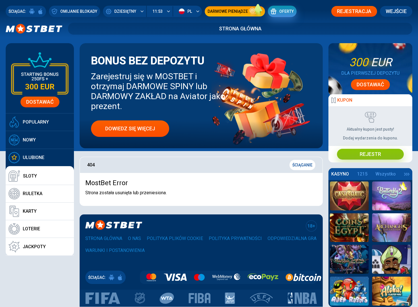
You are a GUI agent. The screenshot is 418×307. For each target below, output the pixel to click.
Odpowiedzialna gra (292, 238)
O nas (134, 238)
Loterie (31, 228)
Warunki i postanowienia (115, 250)
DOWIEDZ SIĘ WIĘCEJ (130, 128)
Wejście (396, 11)
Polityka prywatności (235, 238)
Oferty (286, 11)
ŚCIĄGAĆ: (17, 11)
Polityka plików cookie (175, 238)
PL (189, 11)
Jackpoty (34, 246)
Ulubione (33, 157)
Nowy (29, 140)
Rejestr (370, 154)
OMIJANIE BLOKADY (78, 11)
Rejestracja (354, 11)
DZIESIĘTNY (125, 11)
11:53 (157, 11)
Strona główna (240, 29)
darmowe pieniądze (228, 11)
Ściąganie (302, 165)
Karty (30, 211)
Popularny (36, 122)
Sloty (30, 176)
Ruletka (32, 193)
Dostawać (40, 102)
